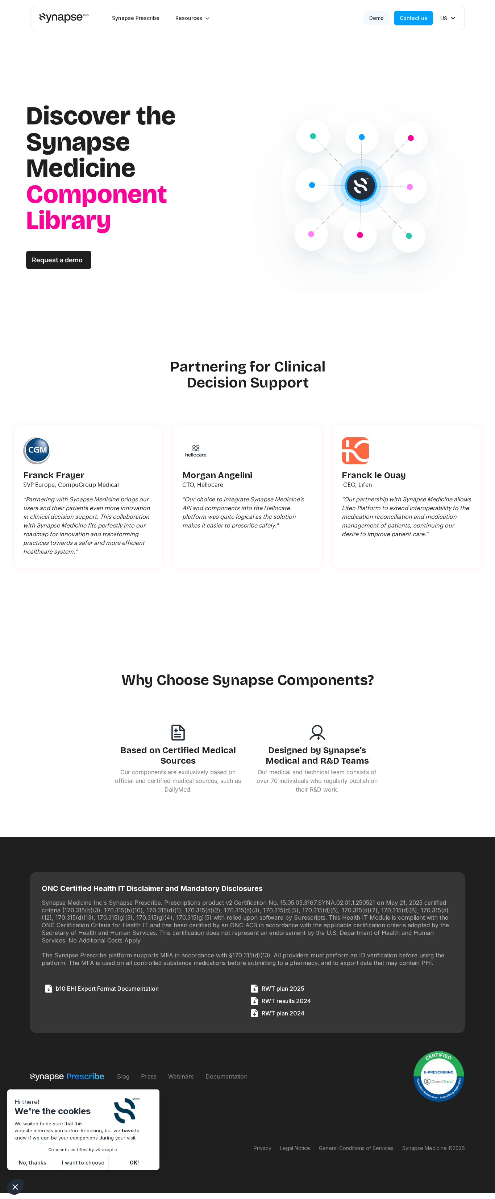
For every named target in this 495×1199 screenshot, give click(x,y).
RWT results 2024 (286, 1001)
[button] (192, 18)
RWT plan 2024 (283, 1013)
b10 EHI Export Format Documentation (107, 988)
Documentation (226, 1076)
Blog (123, 1076)
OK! (134, 1162)
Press (149, 1076)
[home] (64, 18)
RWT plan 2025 (283, 988)
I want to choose (83, 1162)
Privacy (262, 1148)
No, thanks (32, 1162)
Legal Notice (295, 1148)
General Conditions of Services (356, 1148)
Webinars (181, 1076)
